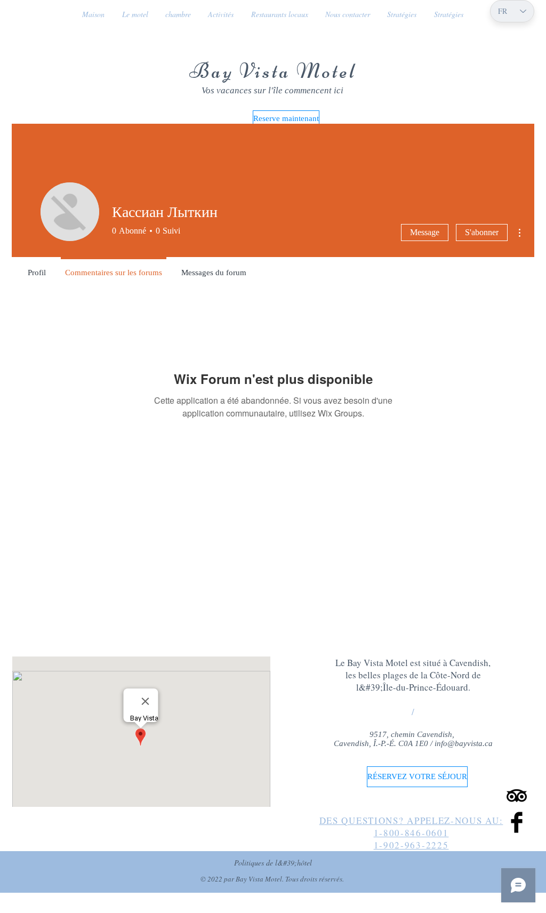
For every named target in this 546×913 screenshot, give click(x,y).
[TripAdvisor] (516, 795)
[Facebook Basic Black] (516, 822)
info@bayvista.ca (464, 743)
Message (424, 232)
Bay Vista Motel (272, 71)
